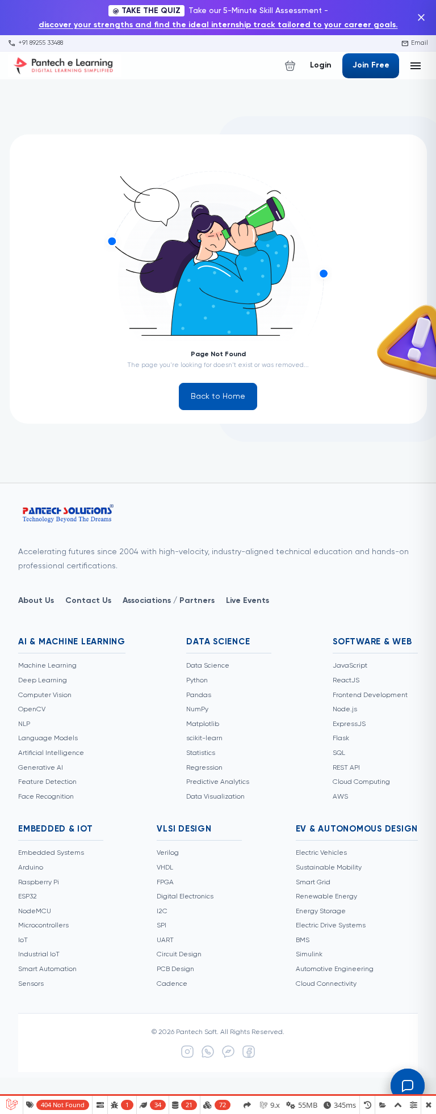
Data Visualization (215, 797)
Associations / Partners (169, 601)
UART (165, 940)
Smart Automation (47, 969)
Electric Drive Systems (331, 925)
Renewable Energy (326, 896)
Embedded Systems (51, 853)
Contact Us (88, 601)
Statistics (200, 753)
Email (415, 43)
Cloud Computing (361, 782)
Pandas (198, 695)
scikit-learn (204, 738)
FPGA (165, 882)
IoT (23, 940)
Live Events (247, 601)
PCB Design (175, 969)
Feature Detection (47, 782)
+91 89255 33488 (35, 43)
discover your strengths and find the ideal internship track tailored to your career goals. (218, 25)
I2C (162, 911)
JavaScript (350, 666)
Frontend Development (370, 695)
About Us (36, 601)
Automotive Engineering (335, 969)
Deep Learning (42, 680)
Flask (341, 738)
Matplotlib (202, 724)
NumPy (197, 709)
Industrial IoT (39, 954)
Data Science (207, 666)
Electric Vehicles (321, 853)
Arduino (30, 867)
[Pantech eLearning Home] (64, 65)
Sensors (31, 984)
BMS (302, 940)
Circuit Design (179, 954)
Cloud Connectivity (326, 984)
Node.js (345, 709)
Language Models (48, 738)
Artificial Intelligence (51, 753)
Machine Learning (47, 666)
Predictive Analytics (217, 782)
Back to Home (218, 396)
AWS (340, 797)
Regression (204, 768)
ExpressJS (349, 724)
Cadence (172, 984)
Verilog (168, 853)
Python (197, 680)
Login (321, 65)
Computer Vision (45, 695)
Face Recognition (46, 797)
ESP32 (27, 896)
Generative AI (40, 768)
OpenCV (31, 709)
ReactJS (346, 680)
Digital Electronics (185, 896)
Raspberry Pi (38, 882)
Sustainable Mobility (329, 867)
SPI (161, 925)
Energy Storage (321, 911)
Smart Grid (313, 882)
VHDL (165, 867)
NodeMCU (34, 911)
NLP (24, 724)
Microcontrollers (43, 925)
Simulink (309, 954)
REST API (346, 768)
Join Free (371, 65)
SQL (339, 753)
